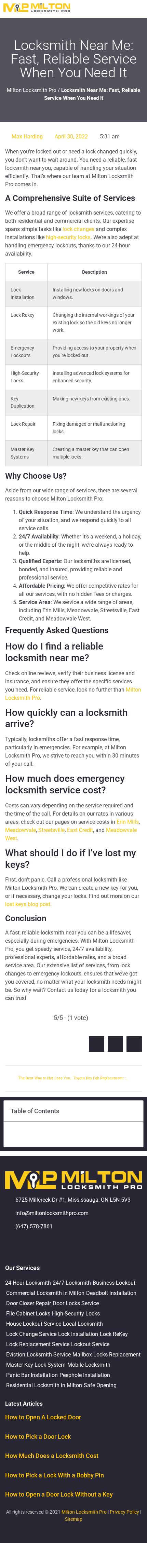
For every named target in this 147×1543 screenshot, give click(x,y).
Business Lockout (114, 1283)
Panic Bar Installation (32, 1375)
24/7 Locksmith (72, 1283)
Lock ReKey (114, 1334)
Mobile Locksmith (88, 1365)
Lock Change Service (31, 1334)
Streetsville (51, 830)
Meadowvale (20, 830)
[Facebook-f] (32, 1246)
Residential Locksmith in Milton (44, 1385)
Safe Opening (100, 1385)
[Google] (13, 1246)
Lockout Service (90, 1344)
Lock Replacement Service (37, 1344)
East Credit (80, 830)
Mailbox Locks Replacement (106, 1354)
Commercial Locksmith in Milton (45, 1293)
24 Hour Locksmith (28, 1283)
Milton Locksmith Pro (31, 90)
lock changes (78, 229)
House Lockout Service (33, 1324)
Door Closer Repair (28, 1303)
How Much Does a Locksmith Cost (51, 1455)
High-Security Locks (76, 1313)
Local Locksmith (83, 1324)
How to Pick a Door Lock (38, 1436)
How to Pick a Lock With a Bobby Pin (54, 1475)
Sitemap (73, 1519)
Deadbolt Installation (111, 1293)
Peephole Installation (84, 1375)
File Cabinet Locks (28, 1313)
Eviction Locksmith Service (38, 1354)
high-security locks (68, 237)
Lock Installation (78, 1334)
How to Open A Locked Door (43, 1417)
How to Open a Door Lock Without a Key (59, 1494)
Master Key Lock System (36, 1365)
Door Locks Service (76, 1303)
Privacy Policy (124, 1512)
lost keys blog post (27, 904)
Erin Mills (128, 822)
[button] (139, 9)
